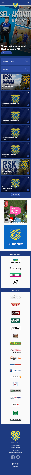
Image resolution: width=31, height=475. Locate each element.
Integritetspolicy (15, 467)
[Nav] (3, 2)
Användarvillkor (15, 464)
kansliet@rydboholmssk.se (15, 452)
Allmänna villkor (15, 463)
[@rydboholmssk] (18, 457)
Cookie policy (15, 466)
